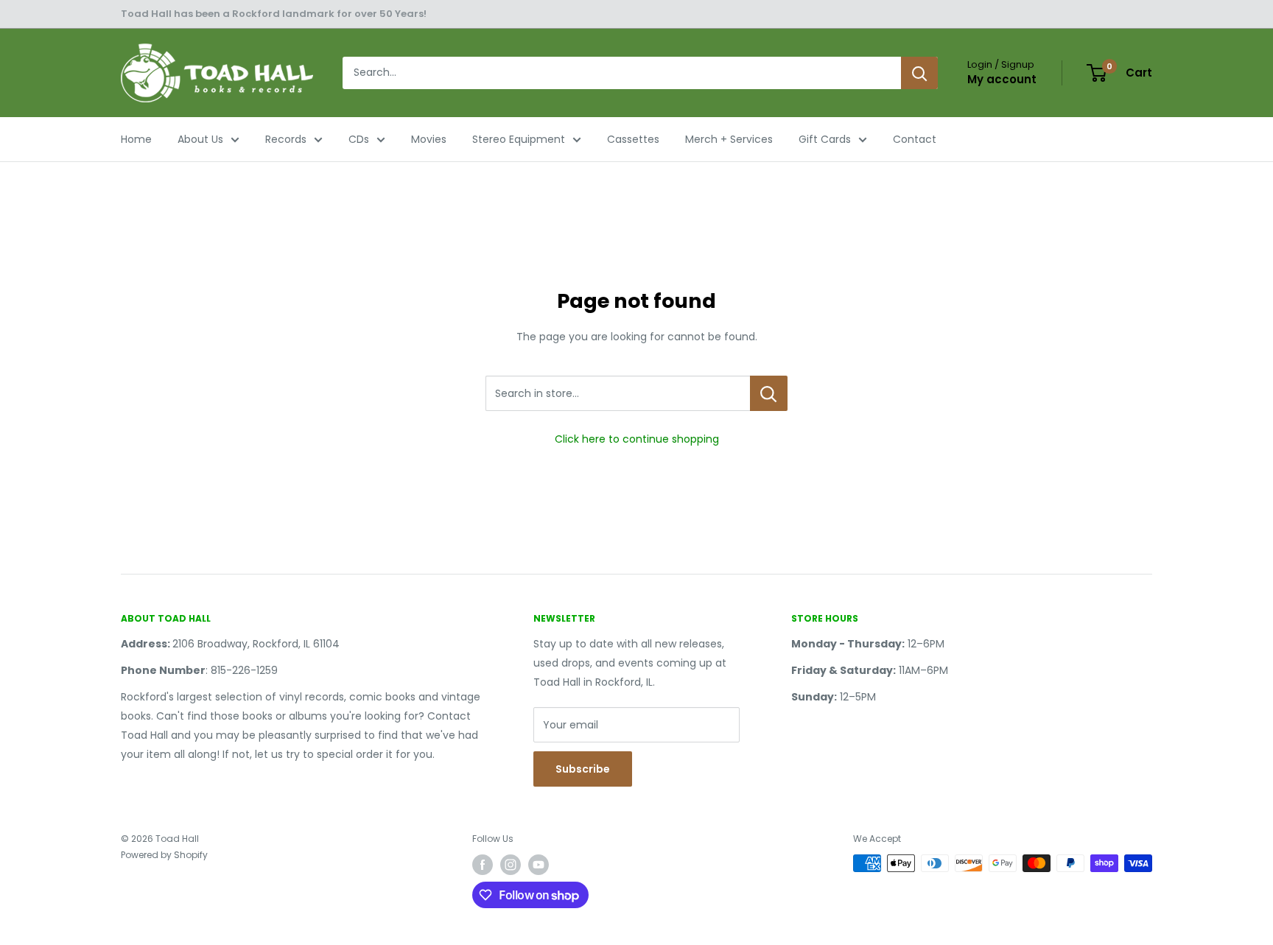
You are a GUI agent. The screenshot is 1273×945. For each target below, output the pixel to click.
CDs (358, 139)
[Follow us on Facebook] (482, 864)
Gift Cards (825, 139)
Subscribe (582, 769)
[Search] (919, 73)
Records (285, 139)
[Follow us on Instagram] (510, 864)
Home (136, 139)
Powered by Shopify (164, 855)
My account (1002, 79)
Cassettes (633, 139)
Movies (428, 139)
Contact (914, 139)
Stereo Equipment (518, 139)
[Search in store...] (769, 393)
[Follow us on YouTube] (538, 864)
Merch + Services (729, 139)
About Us (200, 139)
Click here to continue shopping (637, 439)
